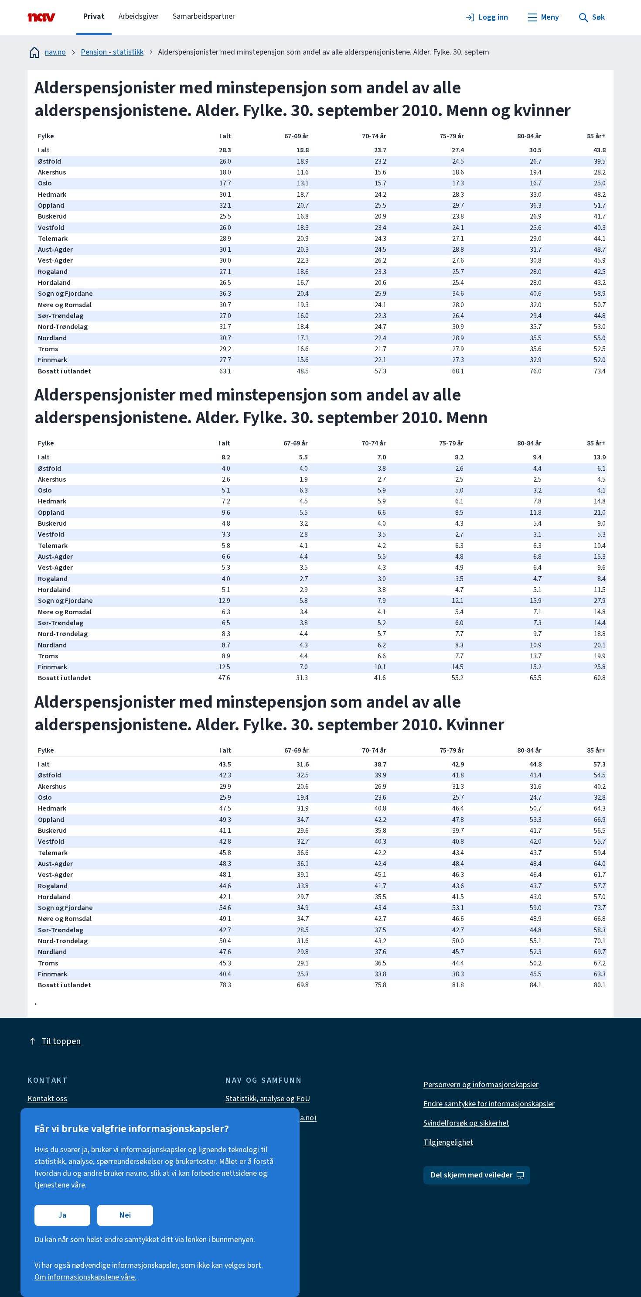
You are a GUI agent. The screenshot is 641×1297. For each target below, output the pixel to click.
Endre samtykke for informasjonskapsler (489, 1104)
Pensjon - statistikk (112, 52)
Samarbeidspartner (204, 16)
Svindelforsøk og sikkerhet (466, 1123)
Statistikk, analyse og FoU (267, 1098)
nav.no (55, 52)
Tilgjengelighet (448, 1142)
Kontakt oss (47, 1098)
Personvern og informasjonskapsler (481, 1084)
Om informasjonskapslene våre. (85, 1277)
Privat (94, 16)
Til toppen (61, 1041)
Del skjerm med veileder (471, 1175)
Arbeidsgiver (139, 16)
